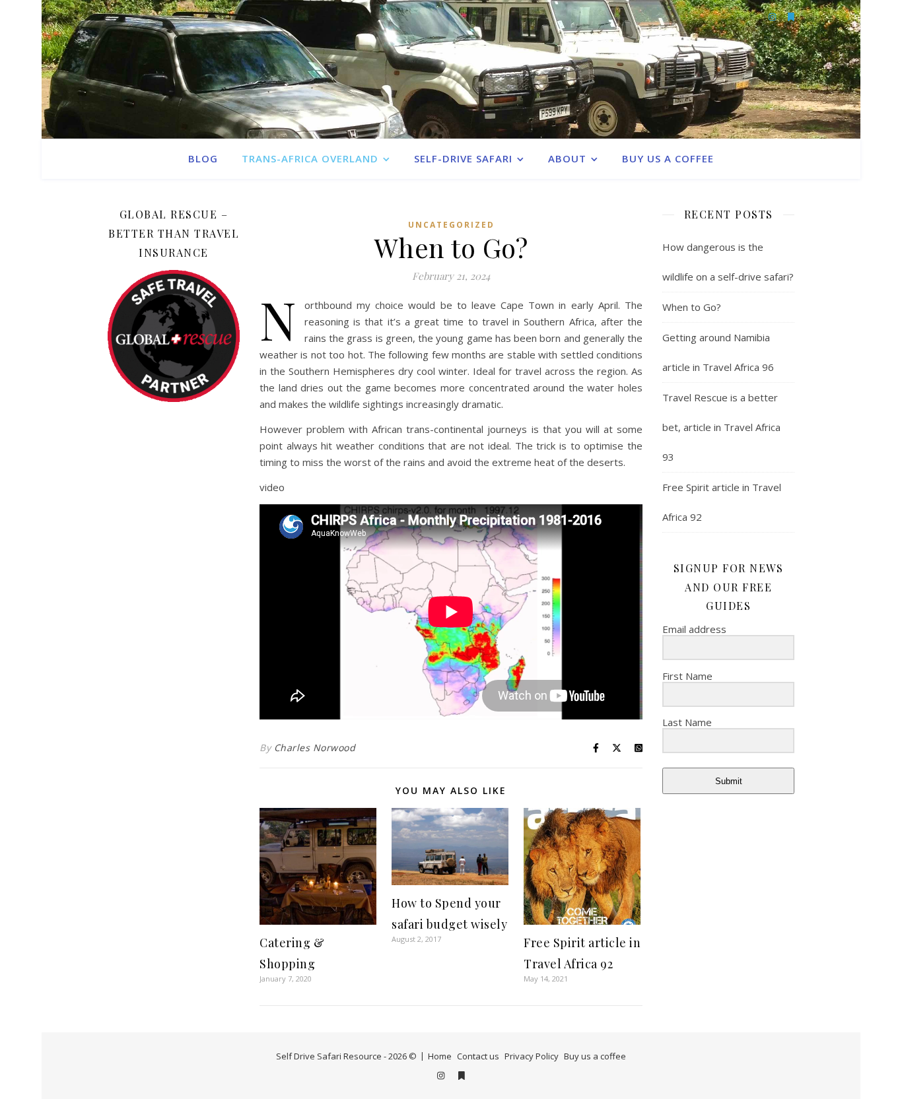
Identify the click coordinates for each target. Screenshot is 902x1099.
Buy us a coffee (668, 158)
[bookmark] (461, 1075)
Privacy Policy (531, 1056)
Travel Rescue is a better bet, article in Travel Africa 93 (721, 427)
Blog (203, 158)
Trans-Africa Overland (310, 158)
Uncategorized (451, 224)
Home (440, 1056)
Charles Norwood (315, 747)
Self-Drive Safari (463, 158)
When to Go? (691, 307)
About (567, 158)
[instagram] (441, 1075)
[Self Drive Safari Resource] (451, 69)
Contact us (478, 1056)
